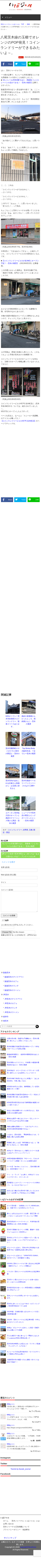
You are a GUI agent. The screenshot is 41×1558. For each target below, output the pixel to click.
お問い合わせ (8, 1524)
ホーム (5, 1521)
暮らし (21, 57)
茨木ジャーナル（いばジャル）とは (26, 1521)
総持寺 (5, 1017)
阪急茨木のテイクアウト (14, 977)
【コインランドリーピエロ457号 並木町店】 (18, 421)
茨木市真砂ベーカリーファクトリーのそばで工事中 (29, 783)
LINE (37, 64)
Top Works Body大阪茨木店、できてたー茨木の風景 (29, 750)
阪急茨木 (6, 972)
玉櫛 (30, 830)
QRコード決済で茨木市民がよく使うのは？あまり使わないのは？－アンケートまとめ (20, 855)
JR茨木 (6, 994)
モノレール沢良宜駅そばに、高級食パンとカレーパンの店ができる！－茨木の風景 (20, 845)
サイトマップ (10, 1538)
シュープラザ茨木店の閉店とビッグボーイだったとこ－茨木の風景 (29, 817)
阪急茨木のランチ (12, 986)
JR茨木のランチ (11, 1008)
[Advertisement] (20, 444)
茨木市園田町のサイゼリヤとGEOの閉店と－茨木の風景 (13, 752)
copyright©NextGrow (28, 1547)
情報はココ (10, 1404)
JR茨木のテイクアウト (14, 999)
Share (10, 64)
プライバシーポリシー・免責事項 (16, 1530)
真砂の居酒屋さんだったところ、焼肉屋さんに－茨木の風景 (29, 720)
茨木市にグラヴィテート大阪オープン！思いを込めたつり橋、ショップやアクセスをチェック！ (23, 1240)
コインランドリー (15, 830)
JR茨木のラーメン (12, 1012)
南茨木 (5, 1021)
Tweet (23, 64)
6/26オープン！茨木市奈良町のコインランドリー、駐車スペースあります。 (13, 721)
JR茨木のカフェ (11, 1003)
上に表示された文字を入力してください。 (17, 925)
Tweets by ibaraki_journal (21, 1469)
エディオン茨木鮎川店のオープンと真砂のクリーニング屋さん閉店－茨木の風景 (13, 818)
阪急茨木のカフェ (12, 981)
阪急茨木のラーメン (12, 990)
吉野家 (25, 830)
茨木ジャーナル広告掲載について (16, 1527)
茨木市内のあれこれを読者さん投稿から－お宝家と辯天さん (13, 784)
